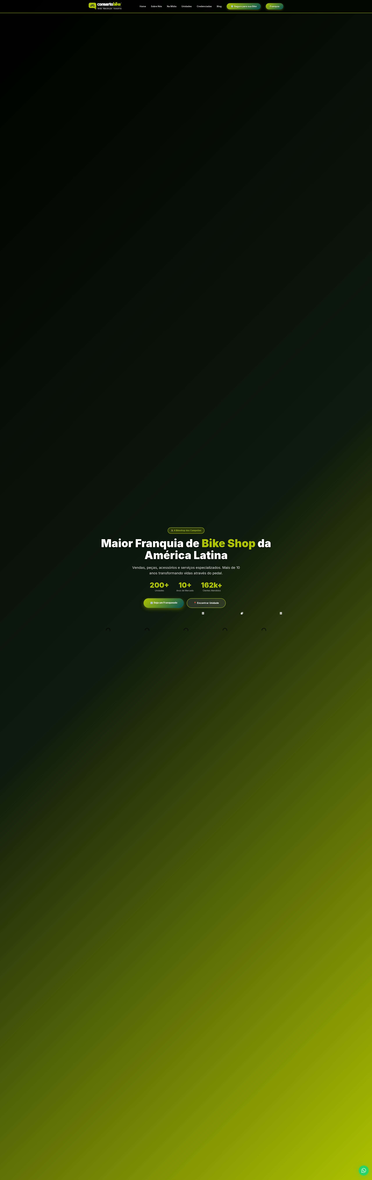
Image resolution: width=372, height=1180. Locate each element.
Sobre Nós (156, 6)
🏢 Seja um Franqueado (163, 602)
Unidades (186, 6)
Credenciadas (204, 6)
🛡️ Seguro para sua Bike (244, 6)
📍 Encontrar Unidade (206, 602)
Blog (219, 6)
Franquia (274, 6)
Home (143, 6)
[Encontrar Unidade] (363, 1171)
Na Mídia (171, 6)
